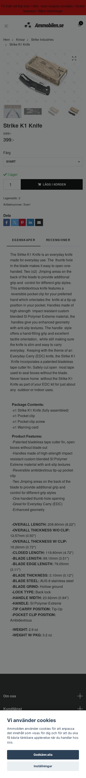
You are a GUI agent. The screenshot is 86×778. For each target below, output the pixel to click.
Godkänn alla (43, 754)
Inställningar (43, 766)
